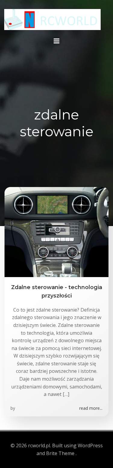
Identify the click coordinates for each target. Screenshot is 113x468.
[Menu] (57, 41)
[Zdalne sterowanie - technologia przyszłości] (56, 231)
